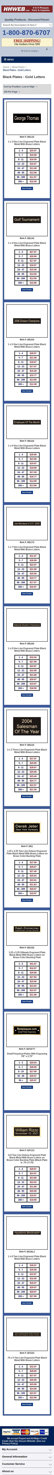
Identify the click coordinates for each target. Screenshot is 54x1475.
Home (6, 67)
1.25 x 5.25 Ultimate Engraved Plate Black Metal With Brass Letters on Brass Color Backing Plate (27, 955)
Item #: (23, 137)
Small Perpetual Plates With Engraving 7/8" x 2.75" (27, 1055)
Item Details (27, 188)
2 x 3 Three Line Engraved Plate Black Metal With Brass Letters (27, 751)
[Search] (50, 25)
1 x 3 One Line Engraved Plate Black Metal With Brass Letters (27, 142)
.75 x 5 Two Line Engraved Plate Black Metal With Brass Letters (27, 1359)
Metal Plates (18, 67)
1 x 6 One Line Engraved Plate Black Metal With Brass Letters (27, 447)
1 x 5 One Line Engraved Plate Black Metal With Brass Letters (27, 345)
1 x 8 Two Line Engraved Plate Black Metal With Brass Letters (27, 1257)
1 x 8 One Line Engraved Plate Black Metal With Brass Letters (27, 649)
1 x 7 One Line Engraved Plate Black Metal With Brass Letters (27, 548)
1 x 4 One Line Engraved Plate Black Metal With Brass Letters (27, 244)
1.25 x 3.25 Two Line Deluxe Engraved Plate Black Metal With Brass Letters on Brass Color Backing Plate (27, 853)
